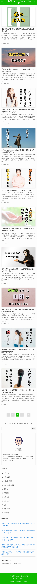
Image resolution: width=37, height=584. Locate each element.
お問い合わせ (15, 576)
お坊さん (6, 473)
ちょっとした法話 (9, 485)
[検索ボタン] (34, 2)
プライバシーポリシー (18, 578)
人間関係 (6, 493)
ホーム (9, 576)
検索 (33, 428)
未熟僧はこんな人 (24, 576)
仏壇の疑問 (7, 501)
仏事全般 (6, 497)
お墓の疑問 (7, 477)
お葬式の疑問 (8, 481)
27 (29, 415)
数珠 (5, 505)
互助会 (6, 489)
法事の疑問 (7, 509)
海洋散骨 (6, 513)
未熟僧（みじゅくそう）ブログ (18, 2)
